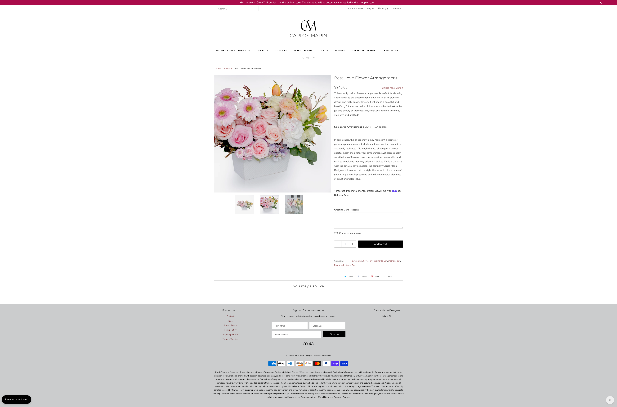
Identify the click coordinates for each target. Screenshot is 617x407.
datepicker (357, 260)
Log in (370, 8)
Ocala (324, 50)
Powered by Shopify (322, 355)
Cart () (384, 8)
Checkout (397, 8)
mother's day (394, 260)
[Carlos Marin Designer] (308, 30)
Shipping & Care (392, 87)
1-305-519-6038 (355, 8)
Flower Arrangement (231, 50)
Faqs (230, 320)
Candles (281, 50)
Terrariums (390, 50)
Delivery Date (341, 195)
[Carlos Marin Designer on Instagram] (311, 344)
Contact (230, 316)
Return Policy (230, 329)
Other (307, 57)
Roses (337, 265)
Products (228, 68)
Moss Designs (303, 50)
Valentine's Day (348, 265)
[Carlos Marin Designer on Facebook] (306, 344)
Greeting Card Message (346, 209)
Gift (385, 260)
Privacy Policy (230, 325)
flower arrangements (373, 260)
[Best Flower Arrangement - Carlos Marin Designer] (272, 134)
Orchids (262, 50)
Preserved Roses (363, 50)
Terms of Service (230, 339)
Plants (340, 50)
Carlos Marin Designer (303, 355)
